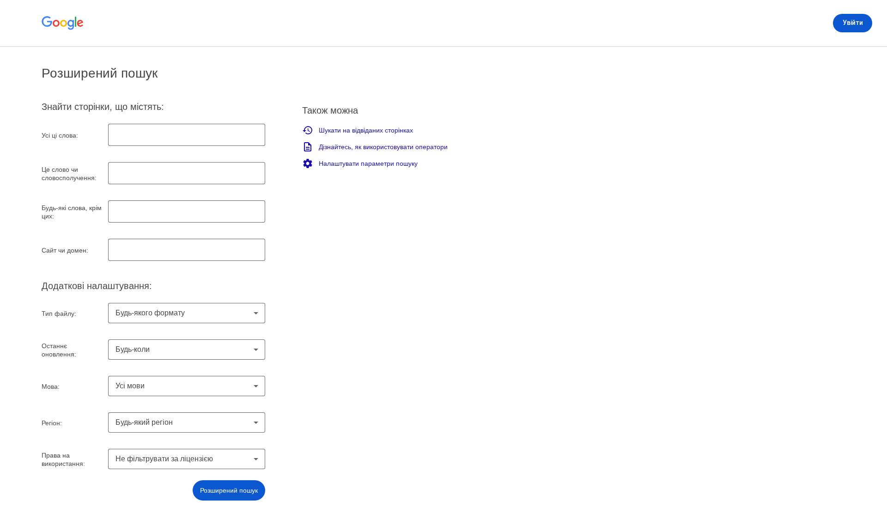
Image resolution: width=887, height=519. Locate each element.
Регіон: (52, 423)
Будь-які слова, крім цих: (72, 212)
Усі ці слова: (60, 135)
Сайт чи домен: (65, 250)
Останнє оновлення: (59, 350)
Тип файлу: (59, 313)
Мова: (51, 386)
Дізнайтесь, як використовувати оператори (383, 147)
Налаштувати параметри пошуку (368, 163)
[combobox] (186, 313)
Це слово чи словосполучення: (69, 173)
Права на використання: (63, 459)
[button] (229, 490)
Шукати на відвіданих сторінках (366, 130)
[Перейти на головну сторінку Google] (63, 23)
